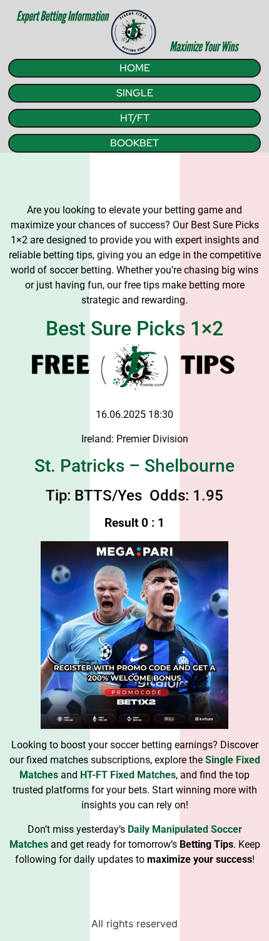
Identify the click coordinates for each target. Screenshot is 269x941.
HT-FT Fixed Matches (128, 775)
